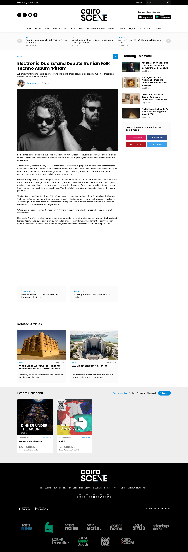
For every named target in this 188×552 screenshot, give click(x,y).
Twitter (159, 144)
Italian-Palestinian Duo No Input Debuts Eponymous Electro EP (39, 295)
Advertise (151, 508)
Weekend (141, 393)
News (47, 28)
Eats (73, 28)
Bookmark (138, 3)
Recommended (120, 393)
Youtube (137, 144)
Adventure (47, 438)
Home (111, 28)
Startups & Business (96, 28)
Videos (158, 28)
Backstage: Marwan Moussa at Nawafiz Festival (92, 295)
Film (65, 28)
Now (29, 28)
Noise (81, 28)
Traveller (121, 28)
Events (38, 28)
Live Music (86, 438)
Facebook (158, 137)
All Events (163, 393)
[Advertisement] (63, 312)
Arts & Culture (145, 28)
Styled (132, 28)
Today (132, 393)
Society (56, 28)
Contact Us (164, 508)
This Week (151, 393)
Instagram (137, 137)
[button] (168, 41)
